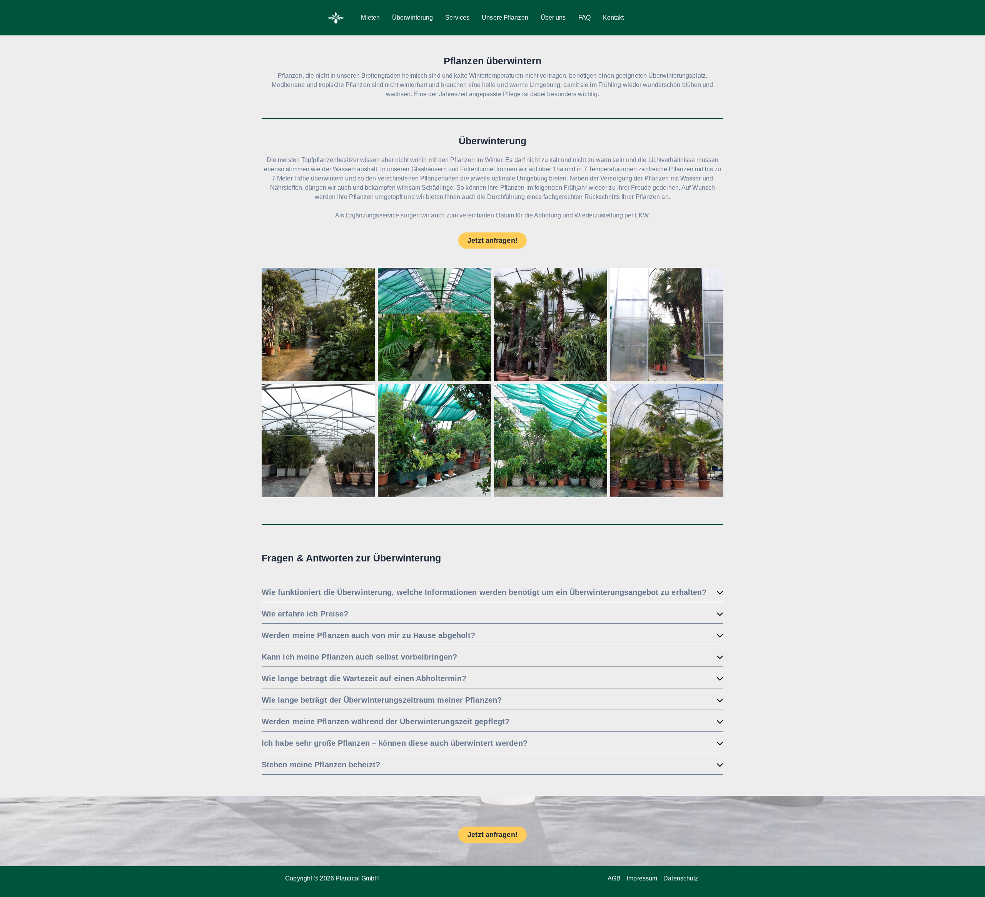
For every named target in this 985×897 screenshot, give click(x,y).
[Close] (976, 8)
